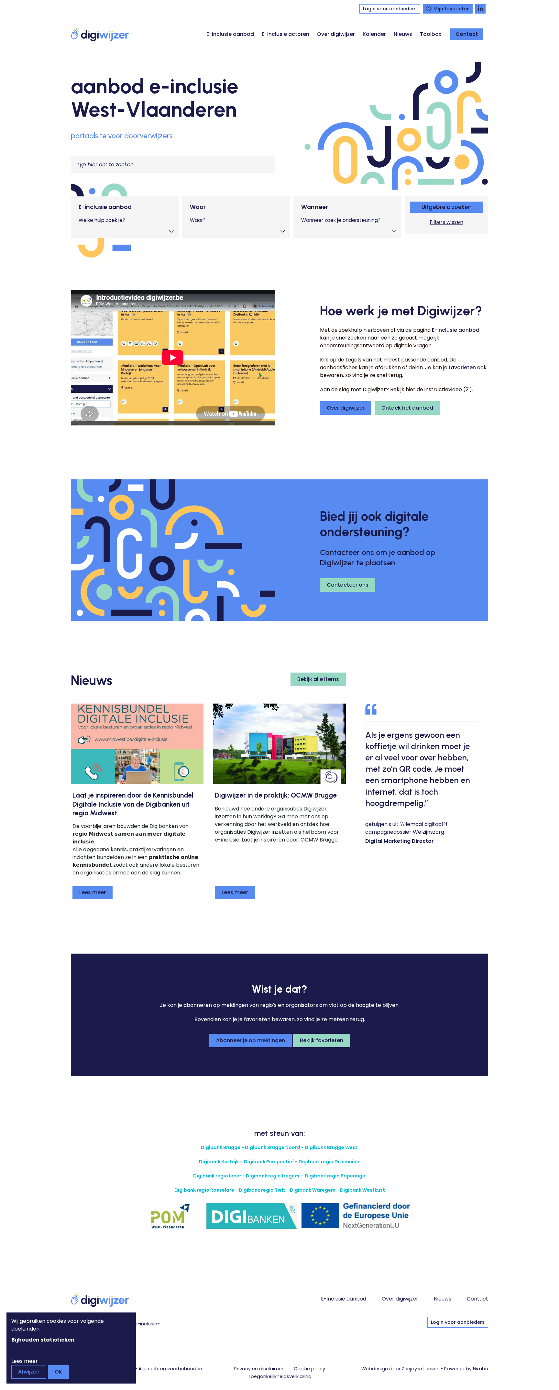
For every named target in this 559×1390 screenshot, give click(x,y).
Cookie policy (309, 1368)
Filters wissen (446, 222)
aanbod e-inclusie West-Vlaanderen (154, 98)
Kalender (374, 34)
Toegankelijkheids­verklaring (280, 1376)
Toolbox (430, 34)
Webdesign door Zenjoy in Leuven (400, 1368)
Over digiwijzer (336, 34)
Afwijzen (28, 1371)
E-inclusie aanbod (230, 34)
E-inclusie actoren (285, 34)
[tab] (125, 217)
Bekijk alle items (318, 679)
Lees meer (92, 892)
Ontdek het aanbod (407, 408)
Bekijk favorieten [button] (321, 1040)
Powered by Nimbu (466, 1368)
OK (58, 1371)
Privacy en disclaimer (258, 1368)
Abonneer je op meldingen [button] (250, 1040)
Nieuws (403, 34)
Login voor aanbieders (390, 8)
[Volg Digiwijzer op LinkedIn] (480, 9)
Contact (466, 34)
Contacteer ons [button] (347, 585)
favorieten (462, 367)
